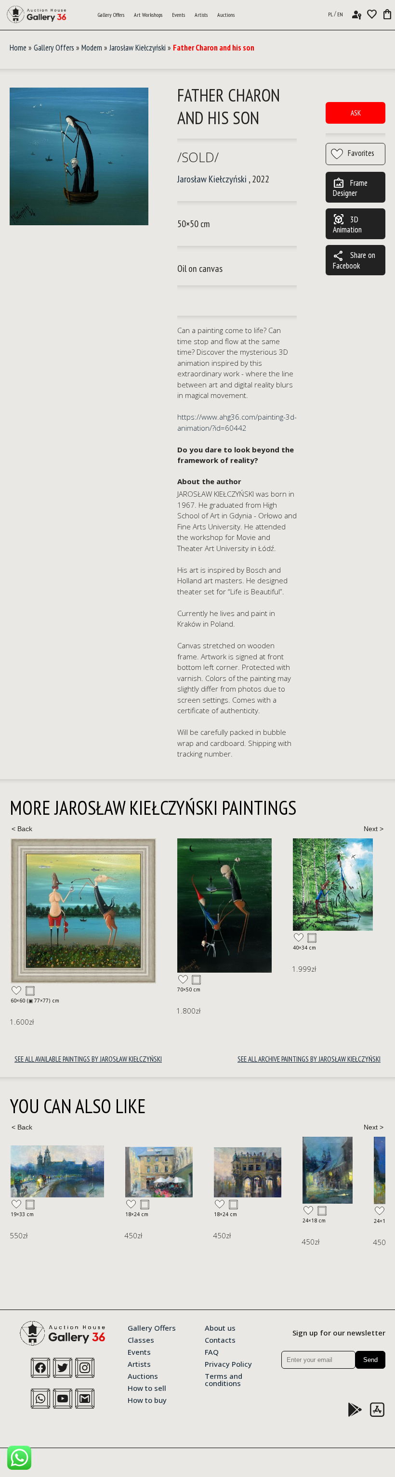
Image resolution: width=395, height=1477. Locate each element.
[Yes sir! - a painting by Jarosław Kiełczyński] (166, 884)
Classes (141, 1339)
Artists (201, 14)
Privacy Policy (228, 1363)
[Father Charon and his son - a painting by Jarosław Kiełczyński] (79, 157)
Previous (22, 829)
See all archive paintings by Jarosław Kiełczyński (309, 1059)
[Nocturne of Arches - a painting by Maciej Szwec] (133, 1172)
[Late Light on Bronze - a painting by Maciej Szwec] (355, 1171)
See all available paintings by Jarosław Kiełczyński (88, 1059)
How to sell (147, 1387)
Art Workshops (148, 14)
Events (178, 14)
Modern (91, 47)
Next (373, 829)
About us (220, 1327)
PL (330, 14)
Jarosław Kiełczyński (137, 47)
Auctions (226, 14)
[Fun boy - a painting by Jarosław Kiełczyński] (255, 894)
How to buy (147, 1399)
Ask (356, 112)
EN (340, 14)
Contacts (220, 1339)
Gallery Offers (111, 14)
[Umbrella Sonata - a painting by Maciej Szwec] (44, 1172)
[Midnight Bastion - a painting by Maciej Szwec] (284, 1170)
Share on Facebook (354, 260)
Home (18, 47)
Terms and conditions (223, 1379)
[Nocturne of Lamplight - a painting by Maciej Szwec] (213, 1170)
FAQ (212, 1351)
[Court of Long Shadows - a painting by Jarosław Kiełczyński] (58, 905)
